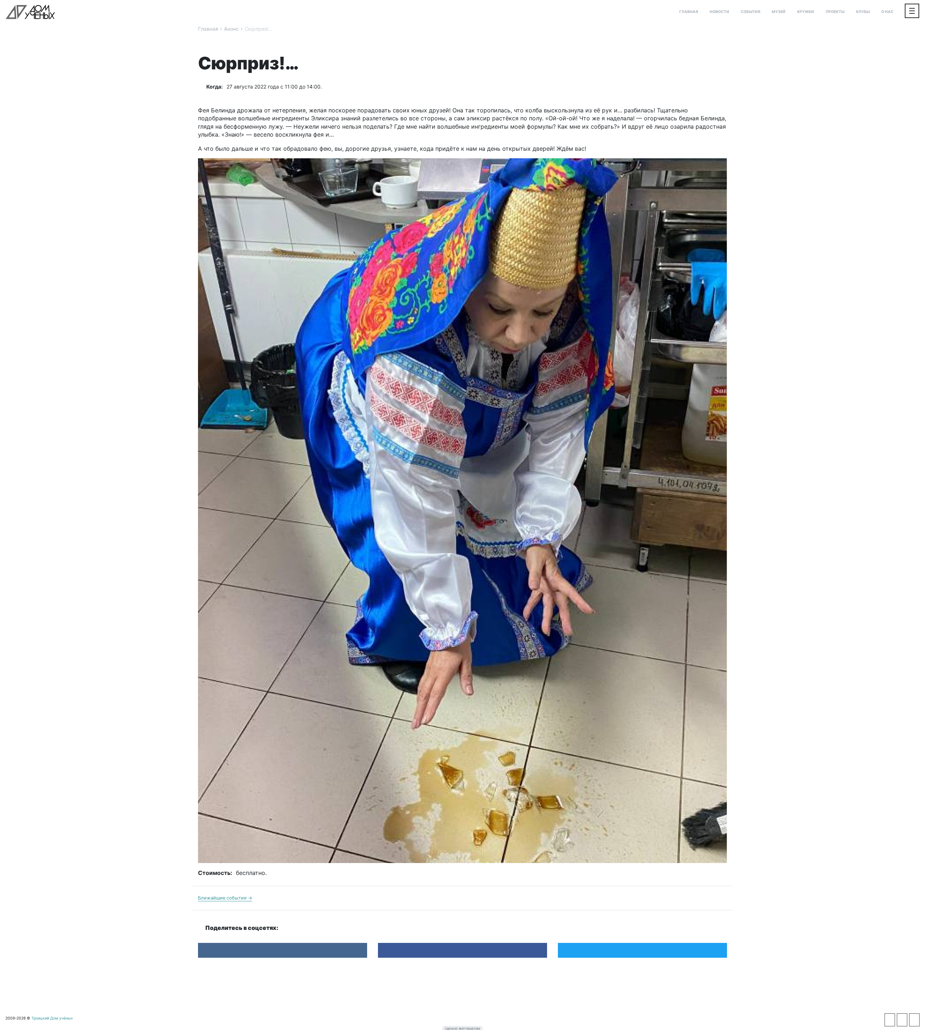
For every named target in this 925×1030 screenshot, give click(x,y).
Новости (719, 11)
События (750, 11)
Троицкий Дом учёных (30, 12)
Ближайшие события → (225, 898)
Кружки (805, 11)
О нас (887, 11)
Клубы (863, 11)
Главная (688, 11)
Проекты (835, 11)
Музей (779, 11)
